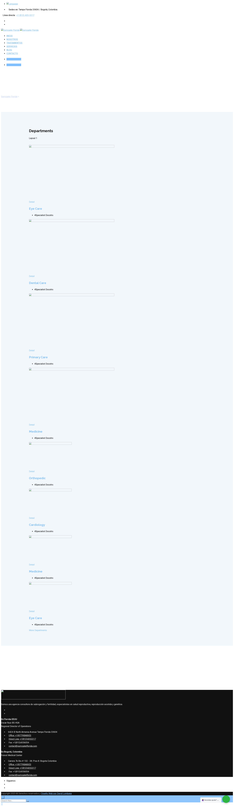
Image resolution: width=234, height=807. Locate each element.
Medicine (35, 431)
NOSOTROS (12, 39)
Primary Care (38, 357)
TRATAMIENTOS (14, 43)
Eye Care (35, 208)
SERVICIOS (11, 46)
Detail (32, 202)
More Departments (38, 630)
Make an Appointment (39, 673)
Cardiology (37, 525)
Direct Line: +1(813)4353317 (22, 739)
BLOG (9, 50)
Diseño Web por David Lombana (56, 793)
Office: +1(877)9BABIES (20, 735)
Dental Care (37, 283)
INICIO (9, 36)
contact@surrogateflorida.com (23, 746)
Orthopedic (37, 478)
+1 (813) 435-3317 (25, 15)
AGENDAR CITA (13, 59)
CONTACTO (12, 53)
